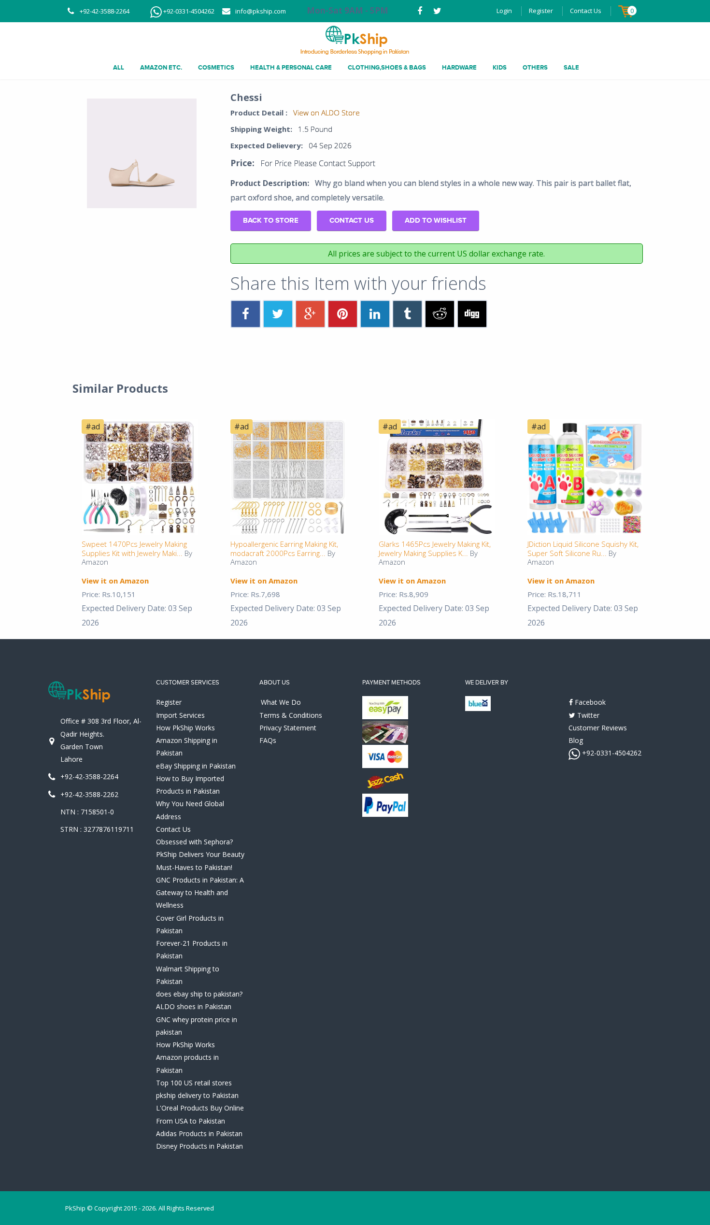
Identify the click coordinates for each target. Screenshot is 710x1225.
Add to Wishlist (436, 220)
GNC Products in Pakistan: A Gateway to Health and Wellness (200, 892)
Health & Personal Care (291, 67)
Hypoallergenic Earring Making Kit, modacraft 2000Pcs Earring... (284, 548)
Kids (500, 67)
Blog (575, 740)
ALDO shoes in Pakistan (193, 1006)
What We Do (281, 702)
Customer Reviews (597, 727)
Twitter (587, 715)
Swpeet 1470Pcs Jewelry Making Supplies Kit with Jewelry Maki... (134, 548)
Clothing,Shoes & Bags (387, 67)
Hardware (459, 67)
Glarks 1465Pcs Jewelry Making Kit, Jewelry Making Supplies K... (435, 548)
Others (535, 67)
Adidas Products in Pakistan (199, 1133)
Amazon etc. (161, 67)
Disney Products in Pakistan (199, 1146)
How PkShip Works (185, 727)
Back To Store (270, 220)
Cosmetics (216, 67)
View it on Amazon (115, 580)
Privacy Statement (287, 727)
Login (504, 10)
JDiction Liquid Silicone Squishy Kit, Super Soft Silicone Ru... (583, 548)
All (118, 67)
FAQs (267, 740)
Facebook (589, 702)
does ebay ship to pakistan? (199, 993)
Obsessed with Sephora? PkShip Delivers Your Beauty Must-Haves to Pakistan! (200, 854)
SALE (571, 67)
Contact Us (585, 10)
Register (541, 10)
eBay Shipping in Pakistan (196, 765)
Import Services (180, 715)
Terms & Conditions (290, 715)
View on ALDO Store (326, 112)
